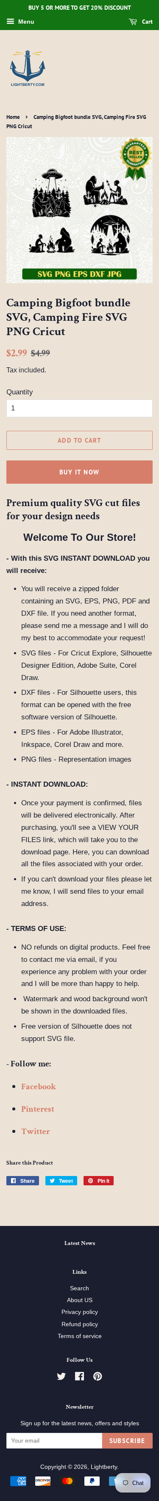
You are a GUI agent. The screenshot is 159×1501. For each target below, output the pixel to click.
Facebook (38, 1086)
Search (79, 1288)
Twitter (35, 1131)
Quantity (19, 392)
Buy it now (79, 472)
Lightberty (104, 1466)
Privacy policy (79, 1311)
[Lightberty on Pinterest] (97, 1377)
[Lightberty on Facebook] (79, 1377)
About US (79, 1300)
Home (13, 117)
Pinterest (37, 1109)
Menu (25, 21)
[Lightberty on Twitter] (61, 1377)
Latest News (79, 1243)
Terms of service (80, 1336)
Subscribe (127, 1441)
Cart (146, 21)
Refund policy (79, 1324)
